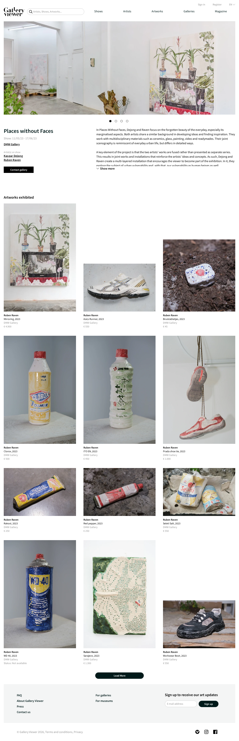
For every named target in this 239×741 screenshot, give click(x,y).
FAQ (19, 695)
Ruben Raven (12, 160)
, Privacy (77, 732)
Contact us (23, 712)
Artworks (157, 11)
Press (20, 706)
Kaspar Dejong (13, 156)
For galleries (103, 695)
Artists (127, 11)
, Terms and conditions (58, 732)
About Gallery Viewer (30, 701)
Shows (98, 11)
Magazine (221, 11)
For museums (104, 701)
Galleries (189, 11)
